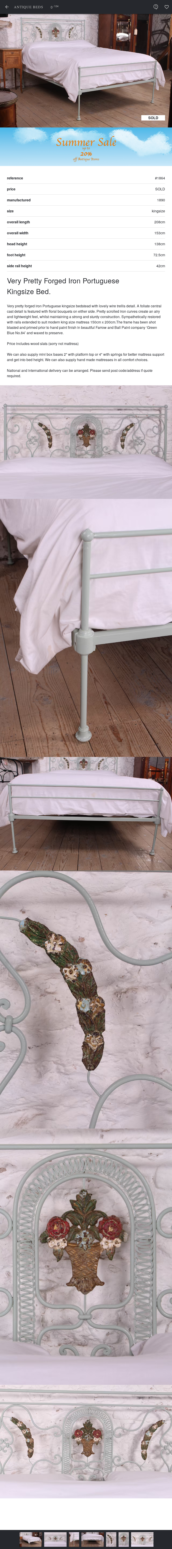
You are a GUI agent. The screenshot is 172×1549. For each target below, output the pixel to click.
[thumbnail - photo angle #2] (57, 1539)
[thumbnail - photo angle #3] (75, 1539)
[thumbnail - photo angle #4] (94, 1539)
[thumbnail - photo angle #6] (125, 1539)
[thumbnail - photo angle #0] (13, 1539)
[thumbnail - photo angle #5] (106, 1539)
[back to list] (7, 7)
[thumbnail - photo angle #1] (38, 1539)
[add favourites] (166, 7)
